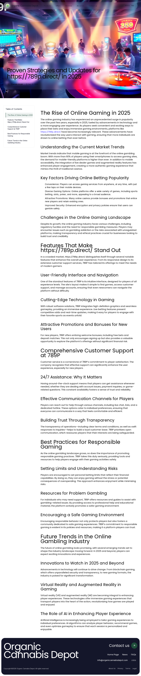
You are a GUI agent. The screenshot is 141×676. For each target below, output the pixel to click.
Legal (134, 668)
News (125, 654)
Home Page (113, 654)
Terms (127, 668)
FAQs (133, 654)
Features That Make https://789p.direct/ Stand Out (18, 121)
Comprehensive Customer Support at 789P (17, 128)
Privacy (120, 668)
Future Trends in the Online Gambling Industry (17, 142)
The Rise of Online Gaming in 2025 (20, 115)
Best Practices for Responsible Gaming (19, 135)
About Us (112, 668)
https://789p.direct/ (51, 131)
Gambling (12, 62)
